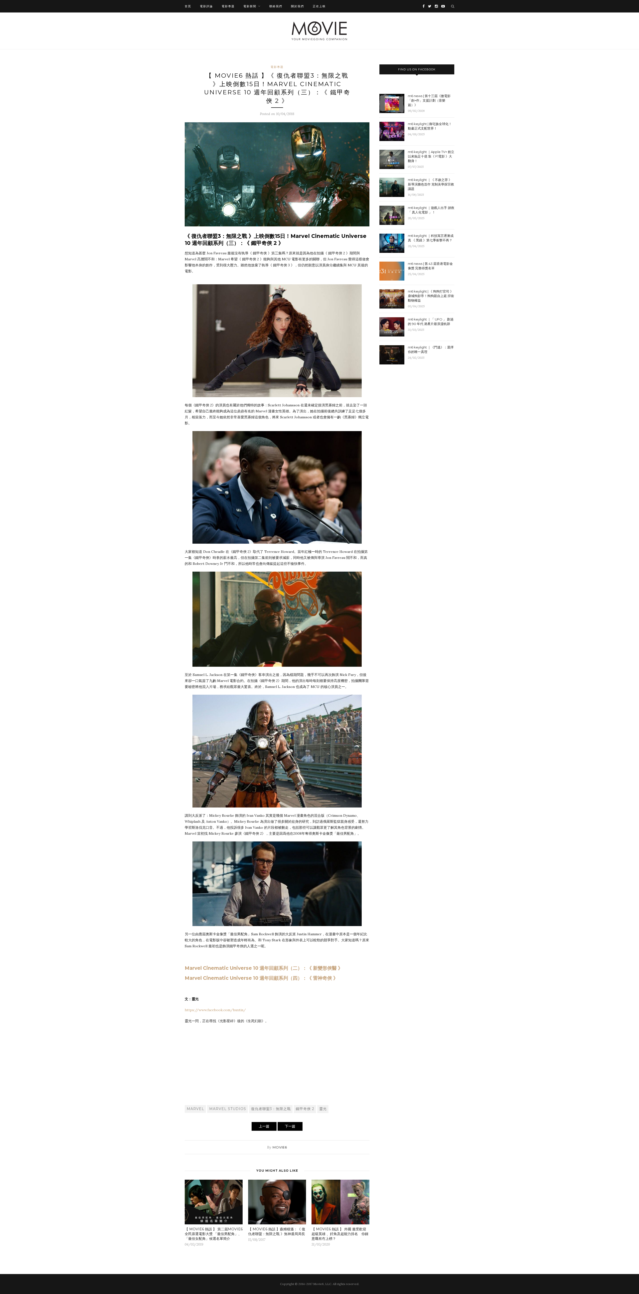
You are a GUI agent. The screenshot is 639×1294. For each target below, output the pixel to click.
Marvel (195, 1109)
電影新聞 (249, 6)
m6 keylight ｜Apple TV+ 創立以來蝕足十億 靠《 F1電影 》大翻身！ (431, 156)
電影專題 (228, 6)
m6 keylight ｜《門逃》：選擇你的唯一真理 (431, 349)
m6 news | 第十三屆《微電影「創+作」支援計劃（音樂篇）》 (429, 100)
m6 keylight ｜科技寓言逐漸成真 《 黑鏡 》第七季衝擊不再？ (431, 238)
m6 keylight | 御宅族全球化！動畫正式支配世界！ (430, 126)
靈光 (323, 1109)
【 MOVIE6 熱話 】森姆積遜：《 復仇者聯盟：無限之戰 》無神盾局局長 (276, 1231)
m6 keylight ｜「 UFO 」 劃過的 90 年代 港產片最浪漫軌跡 (431, 321)
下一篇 (290, 1126)
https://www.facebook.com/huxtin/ (215, 1010)
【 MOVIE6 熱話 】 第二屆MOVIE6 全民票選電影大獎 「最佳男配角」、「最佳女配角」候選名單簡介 (214, 1234)
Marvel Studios (227, 1109)
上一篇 (264, 1126)
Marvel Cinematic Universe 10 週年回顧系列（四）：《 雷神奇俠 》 (261, 978)
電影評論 (206, 6)
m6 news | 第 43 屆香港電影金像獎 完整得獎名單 (430, 266)
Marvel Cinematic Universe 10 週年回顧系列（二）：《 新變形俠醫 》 (264, 968)
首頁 (188, 6)
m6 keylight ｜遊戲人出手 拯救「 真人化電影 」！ (431, 210)
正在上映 (319, 6)
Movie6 (280, 1147)
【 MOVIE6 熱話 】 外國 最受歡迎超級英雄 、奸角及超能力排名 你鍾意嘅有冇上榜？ (340, 1234)
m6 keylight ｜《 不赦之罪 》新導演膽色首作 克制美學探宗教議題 (431, 184)
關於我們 (297, 6)
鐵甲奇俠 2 (305, 1109)
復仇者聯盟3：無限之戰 (271, 1109)
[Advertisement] (277, 1064)
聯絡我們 (275, 6)
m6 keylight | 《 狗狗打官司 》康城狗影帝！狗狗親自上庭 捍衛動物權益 (431, 295)
